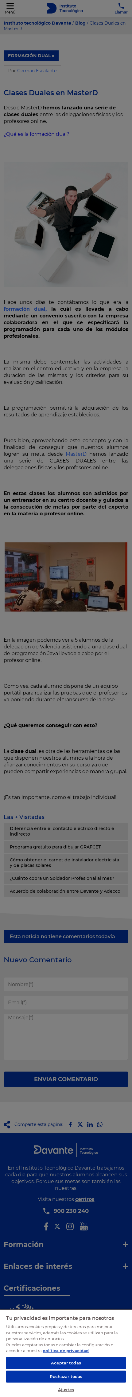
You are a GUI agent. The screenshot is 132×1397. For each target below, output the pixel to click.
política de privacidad (66, 1350)
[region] (66, 1353)
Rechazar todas (66, 1376)
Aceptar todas (66, 1362)
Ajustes (66, 1389)
